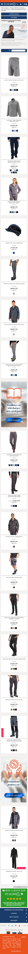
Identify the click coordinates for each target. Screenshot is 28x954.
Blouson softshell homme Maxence (14, 536)
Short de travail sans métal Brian (14, 577)
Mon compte (14, 920)
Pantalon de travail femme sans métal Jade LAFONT (14, 455)
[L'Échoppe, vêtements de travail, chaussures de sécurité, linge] (9, 4)
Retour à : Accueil (4, 7)
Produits (11, 7)
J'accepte (23, 936)
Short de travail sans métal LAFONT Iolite (14, 80)
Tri (10, 50)
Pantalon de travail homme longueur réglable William (14, 496)
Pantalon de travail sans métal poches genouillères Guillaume (14, 740)
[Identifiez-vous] (20, 4)
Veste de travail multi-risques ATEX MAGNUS (14, 324)
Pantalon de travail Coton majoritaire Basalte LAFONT (14, 162)
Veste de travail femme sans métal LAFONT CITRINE (14, 202)
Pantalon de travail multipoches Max (14, 699)
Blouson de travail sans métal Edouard (14, 830)
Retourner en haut (20, 887)
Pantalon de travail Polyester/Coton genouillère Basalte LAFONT (14, 365)
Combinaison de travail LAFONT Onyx (14, 871)
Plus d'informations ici (16, 951)
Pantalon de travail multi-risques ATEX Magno (14, 283)
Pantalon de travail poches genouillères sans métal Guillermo (14, 618)
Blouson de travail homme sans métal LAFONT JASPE (14, 121)
